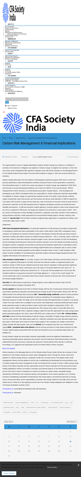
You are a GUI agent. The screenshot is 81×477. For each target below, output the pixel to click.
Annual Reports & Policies (17, 34)
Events (10, 53)
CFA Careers (12, 76)
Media (7, 31)
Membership (12, 39)
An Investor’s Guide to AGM (15, 87)
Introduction (9, 26)
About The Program (12, 50)
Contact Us (9, 37)
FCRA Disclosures (11, 35)
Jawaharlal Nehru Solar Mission (36, 407)
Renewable (6, 412)
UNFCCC (25, 412)
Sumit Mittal (16, 412)
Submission (9, 90)
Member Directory (11, 46)
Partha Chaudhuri (65, 407)
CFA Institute (44, 402)
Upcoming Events (11, 56)
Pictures (8, 65)
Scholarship (9, 51)
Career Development (12, 78)
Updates (8, 74)
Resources (11, 93)
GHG (66, 402)
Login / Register (11, 105)
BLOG (9, 67)
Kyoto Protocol (52, 407)
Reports (8, 88)
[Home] (39, 122)
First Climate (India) (57, 402)
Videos (7, 63)
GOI (71, 402)
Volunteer (8, 44)
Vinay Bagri (33, 412)
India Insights (10, 85)
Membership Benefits (13, 43)
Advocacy (11, 83)
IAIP (17, 407)
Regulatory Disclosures (13, 32)
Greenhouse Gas (8, 407)
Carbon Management (21, 402)
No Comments (74, 157)
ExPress (8, 71)
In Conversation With (12, 72)
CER (37, 402)
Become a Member (11, 41)
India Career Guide (11, 79)
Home (4, 138)
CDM (32, 402)
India (22, 407)
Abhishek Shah (8, 402)
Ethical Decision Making (13, 91)
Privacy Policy (52, 467)
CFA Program (12, 48)
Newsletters (12, 108)
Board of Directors (11, 28)
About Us (11, 24)
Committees (9, 29)
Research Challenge (12, 57)
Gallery (10, 61)
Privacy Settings (9, 473)
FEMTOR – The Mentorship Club (16, 81)
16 (70, 441)
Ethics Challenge (11, 59)
